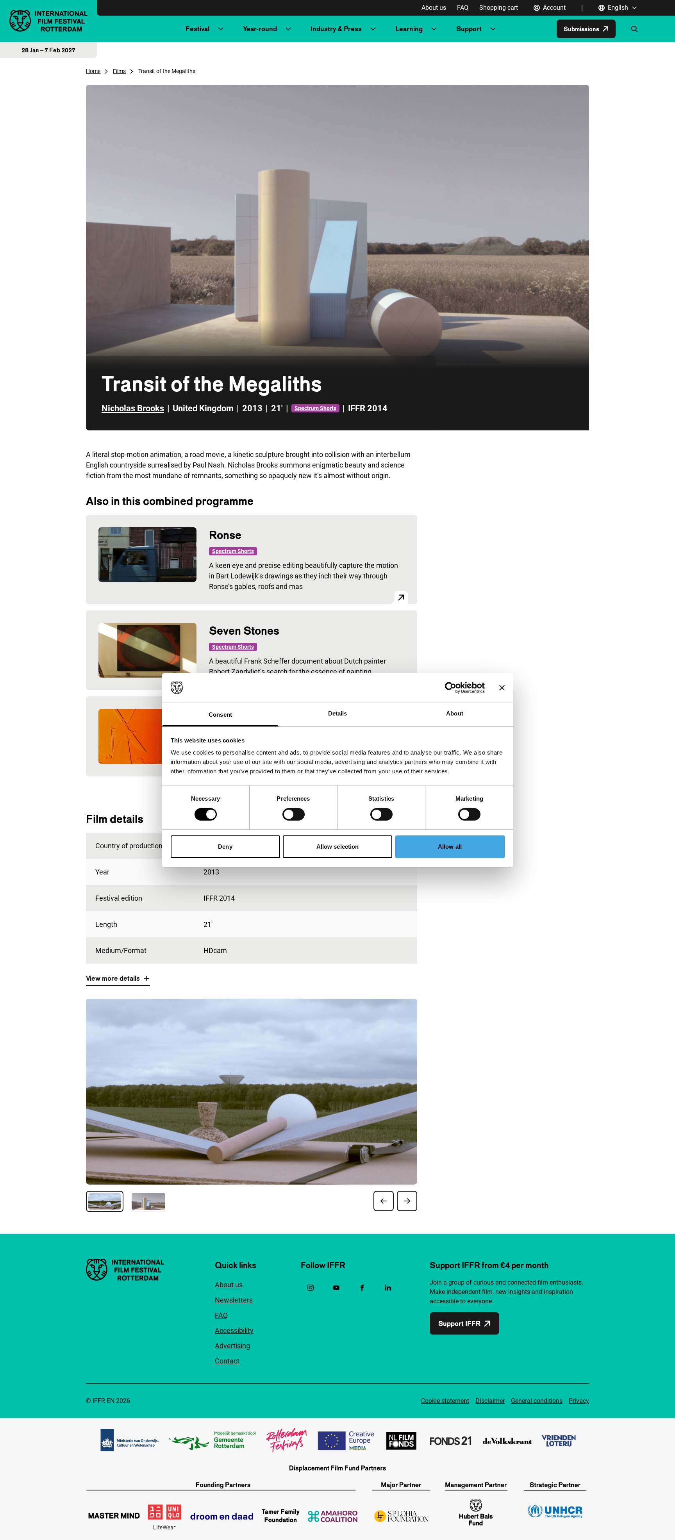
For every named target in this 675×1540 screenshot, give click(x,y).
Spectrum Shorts (315, 408)
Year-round (260, 29)
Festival (197, 29)
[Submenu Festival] (220, 29)
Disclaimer (490, 1400)
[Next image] (407, 1201)
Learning (409, 29)
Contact (227, 1361)
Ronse (225, 535)
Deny (225, 846)
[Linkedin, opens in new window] (388, 1287)
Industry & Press (336, 29)
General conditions (536, 1400)
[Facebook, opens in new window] (362, 1287)
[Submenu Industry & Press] (373, 29)
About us (433, 7)
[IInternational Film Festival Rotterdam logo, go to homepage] (48, 21)
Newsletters (234, 1300)
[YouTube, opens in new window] (336, 1287)
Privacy (579, 1400)
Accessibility (234, 1330)
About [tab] (454, 713)
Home (93, 71)
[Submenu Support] (493, 29)
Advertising (232, 1346)
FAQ (462, 7)
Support (469, 29)
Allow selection (337, 846)
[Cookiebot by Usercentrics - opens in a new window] (450, 688)
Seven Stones (244, 630)
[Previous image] (383, 1201)
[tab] (104, 1201)
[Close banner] (502, 688)
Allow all (450, 846)
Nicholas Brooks (133, 408)
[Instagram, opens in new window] (310, 1287)
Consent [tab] (220, 714)
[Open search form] (634, 29)
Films (119, 71)
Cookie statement (445, 1400)
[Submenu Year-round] (288, 29)
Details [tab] (337, 713)
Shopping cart (498, 7)
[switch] (293, 814)
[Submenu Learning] (434, 29)
